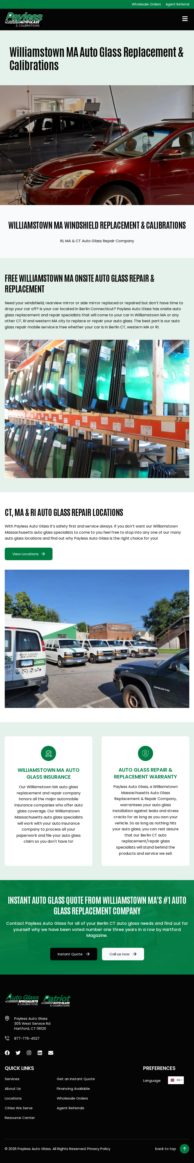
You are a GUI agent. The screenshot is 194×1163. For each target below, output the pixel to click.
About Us (13, 1088)
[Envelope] (50, 1052)
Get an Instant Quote (76, 1078)
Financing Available (73, 1088)
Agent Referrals (70, 1107)
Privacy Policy (98, 1148)
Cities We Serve (19, 1107)
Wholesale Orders (146, 4)
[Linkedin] (39, 1052)
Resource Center (20, 1117)
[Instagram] (28, 1052)
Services (12, 1078)
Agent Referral (177, 4)
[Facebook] (7, 1052)
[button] (172, 1149)
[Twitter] (18, 1052)
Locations (13, 1098)
